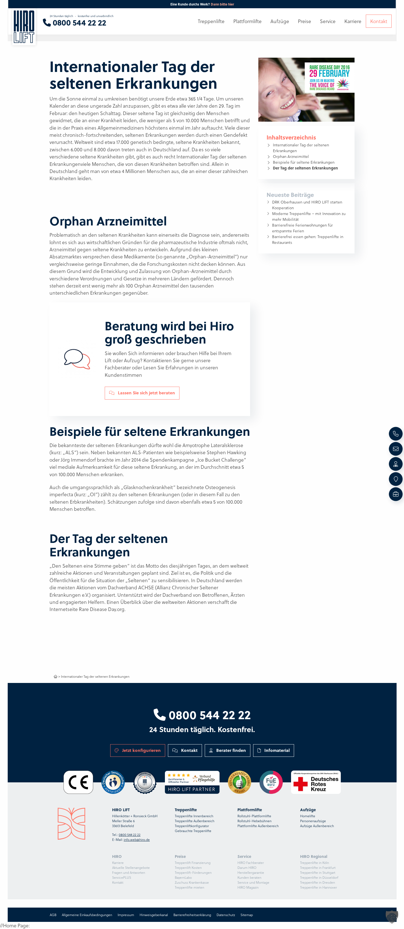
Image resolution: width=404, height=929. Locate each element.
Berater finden (230, 750)
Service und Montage (253, 882)
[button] (392, 917)
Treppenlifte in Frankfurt (318, 867)
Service (328, 21)
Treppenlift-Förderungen (193, 872)
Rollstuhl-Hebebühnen (254, 820)
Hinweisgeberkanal (153, 914)
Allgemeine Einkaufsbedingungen (87, 914)
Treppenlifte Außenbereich (194, 820)
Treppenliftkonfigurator (192, 825)
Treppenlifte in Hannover (318, 887)
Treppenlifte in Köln (314, 862)
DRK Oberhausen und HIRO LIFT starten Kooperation (307, 205)
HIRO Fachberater (250, 862)
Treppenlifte (211, 21)
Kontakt (189, 750)
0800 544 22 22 (208, 714)
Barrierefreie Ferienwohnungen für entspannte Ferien (302, 228)
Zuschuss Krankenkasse (192, 882)
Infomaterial (276, 750)
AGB (52, 914)
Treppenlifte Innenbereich (194, 815)
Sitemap (246, 914)
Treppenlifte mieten (189, 887)
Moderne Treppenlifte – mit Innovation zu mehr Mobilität (308, 216)
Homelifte (307, 815)
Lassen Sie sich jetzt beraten (146, 393)
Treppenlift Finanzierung (193, 862)
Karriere (118, 862)
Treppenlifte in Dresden (317, 882)
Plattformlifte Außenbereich (258, 825)
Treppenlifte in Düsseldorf (319, 877)
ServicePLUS (121, 877)
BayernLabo (183, 877)
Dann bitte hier (222, 4)
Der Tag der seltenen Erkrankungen (305, 168)
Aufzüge (279, 21)
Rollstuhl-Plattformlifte (254, 815)
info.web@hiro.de (137, 839)
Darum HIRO (246, 867)
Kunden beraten (249, 877)
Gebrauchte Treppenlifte (193, 830)
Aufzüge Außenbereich (317, 825)
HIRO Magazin (248, 887)
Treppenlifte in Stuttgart (317, 872)
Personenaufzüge (313, 820)
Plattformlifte (247, 21)
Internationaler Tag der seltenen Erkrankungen (301, 148)
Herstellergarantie (250, 872)
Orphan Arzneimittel (291, 156)
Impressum (125, 914)
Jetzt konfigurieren (141, 750)
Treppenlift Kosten (188, 867)
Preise (304, 21)
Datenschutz (225, 914)
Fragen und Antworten (128, 872)
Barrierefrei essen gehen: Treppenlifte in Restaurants (307, 239)
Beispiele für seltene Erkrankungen (303, 162)
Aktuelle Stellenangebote (131, 867)
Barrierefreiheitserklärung (192, 914)
